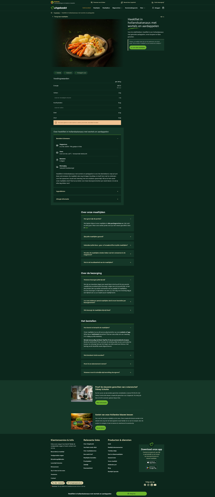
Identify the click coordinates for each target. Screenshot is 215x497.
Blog (109, 468)
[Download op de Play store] (151, 468)
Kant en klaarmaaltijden (115, 454)
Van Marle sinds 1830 (90, 447)
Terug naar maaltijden (61, 16)
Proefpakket (87, 461)
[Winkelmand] (163, 7)
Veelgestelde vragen (57, 455)
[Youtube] (155, 485)
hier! (86, 227)
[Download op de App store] (151, 463)
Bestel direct (101, 428)
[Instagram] (148, 485)
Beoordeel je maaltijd (57, 451)
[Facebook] (145, 485)
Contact (53, 478)
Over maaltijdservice (90, 451)
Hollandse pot (112, 464)
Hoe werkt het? (88, 454)
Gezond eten (112, 457)
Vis (163, 17)
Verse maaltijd (112, 461)
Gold (109, 444)
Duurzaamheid (88, 468)
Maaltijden (57, 13)
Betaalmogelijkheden (57, 459)
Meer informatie (102, 402)
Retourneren (55, 467)
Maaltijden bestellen (90, 457)
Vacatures (54, 474)
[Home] (59, 8)
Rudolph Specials (113, 471)
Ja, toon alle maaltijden (138, 47)
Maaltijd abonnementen (115, 447)
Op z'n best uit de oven (58, 470)
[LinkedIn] (151, 485)
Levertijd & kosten (56, 463)
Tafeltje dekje (112, 451)
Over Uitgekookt (89, 444)
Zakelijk (86, 464)
